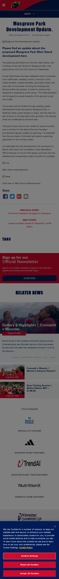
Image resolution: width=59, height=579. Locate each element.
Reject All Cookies (29, 564)
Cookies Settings (29, 556)
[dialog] (29, 550)
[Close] (55, 526)
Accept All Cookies (29, 573)
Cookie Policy (26, 547)
